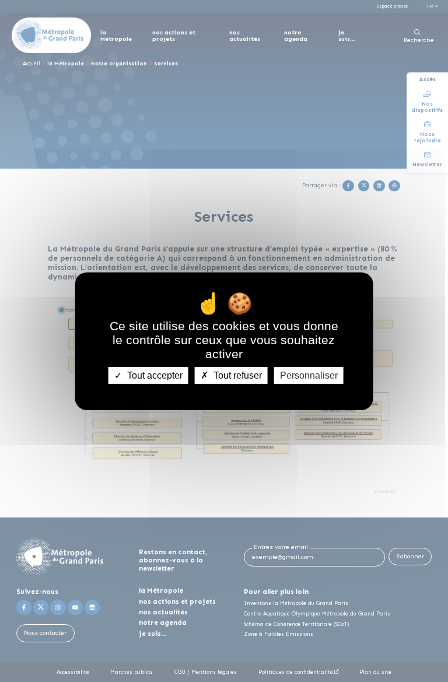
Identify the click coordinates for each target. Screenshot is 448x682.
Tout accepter (154, 375)
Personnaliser (309, 375)
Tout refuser (236, 375)
